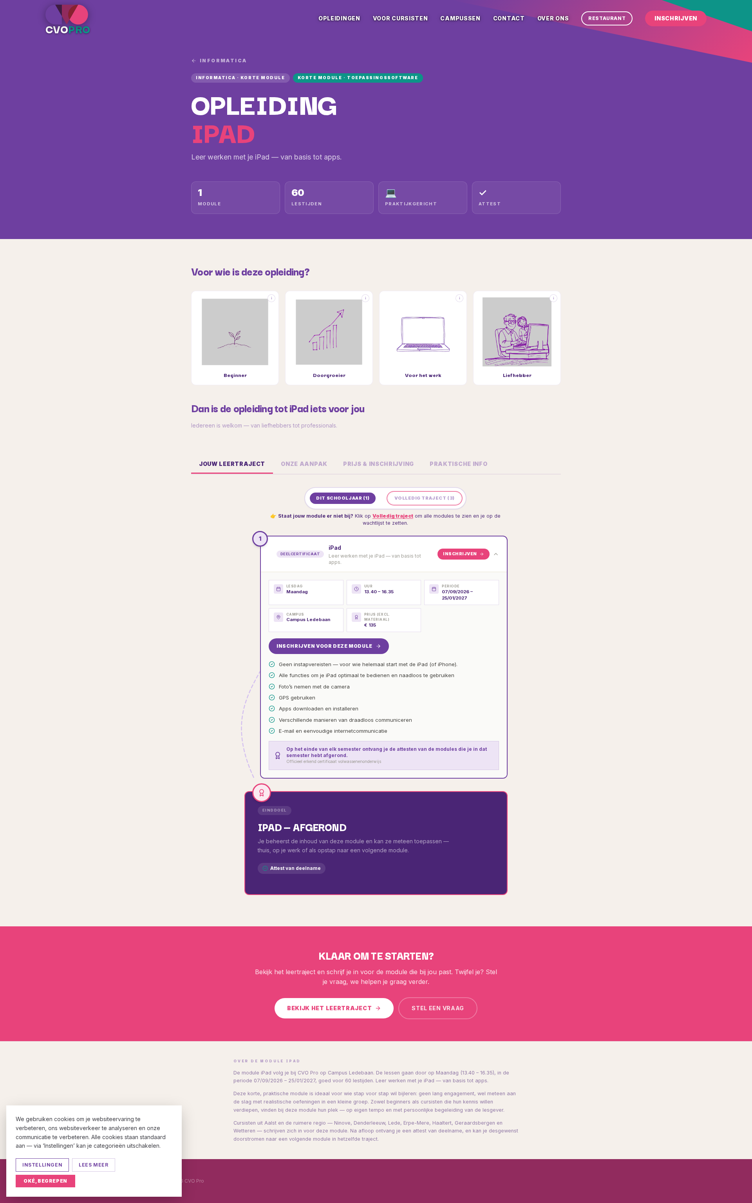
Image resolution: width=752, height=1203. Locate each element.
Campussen (460, 18)
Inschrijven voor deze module (324, 646)
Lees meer (93, 1165)
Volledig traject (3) (424, 498)
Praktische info (459, 463)
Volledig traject (392, 516)
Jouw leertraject (232, 463)
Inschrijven (675, 18)
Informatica (223, 60)
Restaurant (606, 18)
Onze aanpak (304, 463)
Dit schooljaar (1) (342, 498)
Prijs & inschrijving (378, 463)
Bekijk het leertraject (329, 1008)
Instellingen (42, 1165)
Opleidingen (339, 18)
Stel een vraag (438, 1008)
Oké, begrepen (45, 1181)
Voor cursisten (400, 18)
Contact (509, 18)
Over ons (553, 18)
